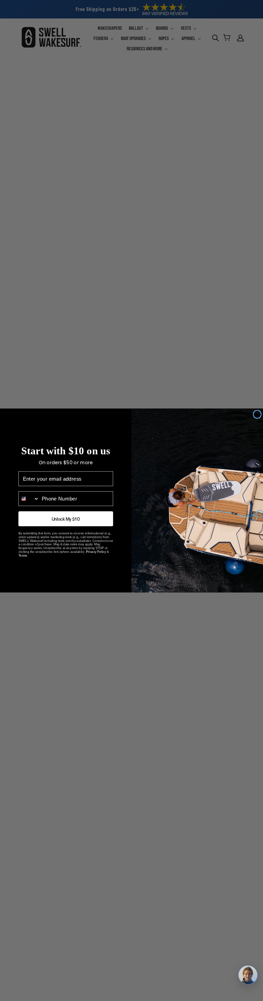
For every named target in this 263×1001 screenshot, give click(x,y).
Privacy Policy (96, 558)
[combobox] (29, 505)
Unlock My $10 (66, 525)
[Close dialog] (257, 414)
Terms (22, 562)
